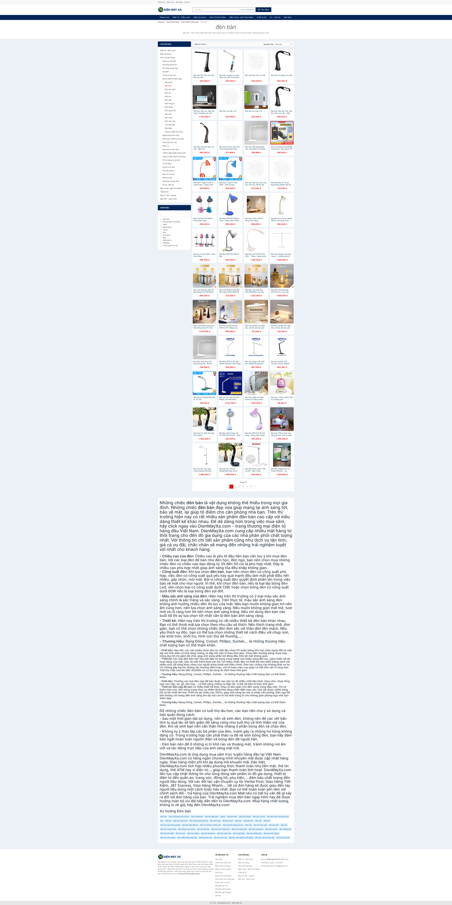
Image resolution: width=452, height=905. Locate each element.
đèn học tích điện (167, 833)
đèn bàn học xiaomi (271, 833)
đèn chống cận (285, 829)
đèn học (284, 825)
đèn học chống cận (239, 829)
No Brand (166, 235)
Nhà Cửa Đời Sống (218, 17)
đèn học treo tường (167, 838)
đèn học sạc (180, 833)
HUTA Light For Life (170, 246)
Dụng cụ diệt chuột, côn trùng (174, 156)
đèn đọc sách (227, 821)
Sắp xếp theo (269, 44)
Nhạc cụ (166, 146)
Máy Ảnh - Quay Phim (168, 199)
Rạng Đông (167, 227)
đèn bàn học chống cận (220, 829)
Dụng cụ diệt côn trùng (174, 132)
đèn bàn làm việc (260, 825)
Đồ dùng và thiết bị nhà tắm (173, 139)
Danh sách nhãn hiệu (223, 876)
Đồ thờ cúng (167, 178)
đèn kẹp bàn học (205, 838)
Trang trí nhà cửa (169, 75)
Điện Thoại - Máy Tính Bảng (241, 17)
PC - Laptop (275, 17)
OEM (165, 225)
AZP (164, 232)
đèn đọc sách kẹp (224, 833)
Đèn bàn (168, 86)
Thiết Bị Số (261, 17)
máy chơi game (197, 817)
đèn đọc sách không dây (264, 838)
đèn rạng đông (239, 833)
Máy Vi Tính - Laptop (168, 195)
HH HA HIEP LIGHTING (171, 222)
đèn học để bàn (203, 829)
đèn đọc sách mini (180, 821)
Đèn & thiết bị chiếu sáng (189, 22)
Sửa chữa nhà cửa (170, 142)
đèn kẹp (248, 825)
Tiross (165, 230)
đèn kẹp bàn (274, 825)
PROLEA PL (167, 240)
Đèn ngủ (168, 100)
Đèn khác (168, 128)
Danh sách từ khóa (222, 882)
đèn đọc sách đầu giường (170, 825)
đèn (161, 821)
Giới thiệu (179, 2)
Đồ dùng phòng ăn (170, 65)
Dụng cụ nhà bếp (169, 61)
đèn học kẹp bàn (283, 838)
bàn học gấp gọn (211, 817)
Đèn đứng (169, 107)
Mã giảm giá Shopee (223, 892)
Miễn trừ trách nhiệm (223, 869)
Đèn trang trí (170, 103)
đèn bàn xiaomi (271, 829)
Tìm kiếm (264, 9)
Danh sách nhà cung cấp (224, 879)
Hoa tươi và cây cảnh (171, 149)
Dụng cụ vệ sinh (169, 167)
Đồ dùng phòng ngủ (170, 68)
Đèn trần (168, 114)
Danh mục (170, 2)
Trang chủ (161, 2)
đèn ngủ (238, 821)
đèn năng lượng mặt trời (199, 821)
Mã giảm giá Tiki (221, 886)
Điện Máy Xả (237, 903)
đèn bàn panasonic (256, 829)
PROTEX (166, 219)
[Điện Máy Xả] (169, 857)
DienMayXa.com (224, 903)
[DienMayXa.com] (170, 10)
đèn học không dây (254, 833)
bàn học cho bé (259, 817)
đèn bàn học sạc (220, 838)
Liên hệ (187, 2)
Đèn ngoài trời (170, 111)
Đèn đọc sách (170, 89)
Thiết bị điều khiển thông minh (174, 153)
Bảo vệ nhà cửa (169, 174)
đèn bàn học (248, 821)
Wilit (164, 238)
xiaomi (222, 817)
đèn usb (258, 821)
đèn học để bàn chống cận (210, 825)
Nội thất (166, 72)
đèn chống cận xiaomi (186, 829)
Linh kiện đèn (170, 125)
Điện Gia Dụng (200, 17)
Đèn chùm (169, 118)
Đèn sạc (168, 93)
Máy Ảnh (287, 17)
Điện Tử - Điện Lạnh (181, 17)
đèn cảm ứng (215, 821)
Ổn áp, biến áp (168, 185)
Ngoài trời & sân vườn (171, 135)
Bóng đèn (168, 82)
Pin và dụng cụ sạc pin (171, 160)
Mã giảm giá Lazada (223, 889)
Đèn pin (168, 96)
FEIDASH (166, 243)
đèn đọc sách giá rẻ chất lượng (241, 838)
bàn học (163, 817)
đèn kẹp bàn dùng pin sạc (233, 825)
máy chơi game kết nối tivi (179, 817)
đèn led (168, 821)
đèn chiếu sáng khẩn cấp (187, 838)
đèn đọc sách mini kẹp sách (278, 817)
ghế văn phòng (245, 817)
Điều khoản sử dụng (223, 866)
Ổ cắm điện (167, 164)
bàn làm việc (232, 817)
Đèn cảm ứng (170, 121)
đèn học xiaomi (193, 833)
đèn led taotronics (208, 833)
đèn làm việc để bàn (190, 825)
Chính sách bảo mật (222, 863)
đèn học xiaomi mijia (168, 829)
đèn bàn (267, 821)
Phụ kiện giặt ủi (168, 171)
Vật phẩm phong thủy (171, 181)
